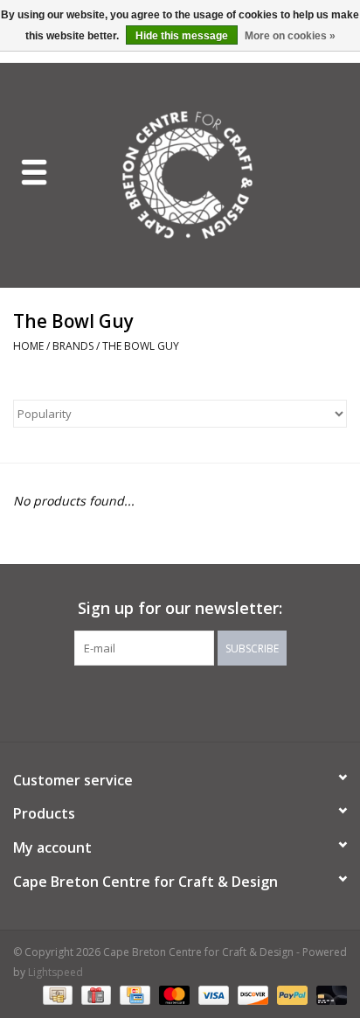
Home (28, 345)
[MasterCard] (172, 994)
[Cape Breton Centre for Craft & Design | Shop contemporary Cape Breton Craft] (214, 173)
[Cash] (56, 994)
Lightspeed (55, 972)
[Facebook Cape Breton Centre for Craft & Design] (133, 701)
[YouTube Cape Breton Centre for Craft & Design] (196, 701)
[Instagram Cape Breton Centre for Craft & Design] (227, 701)
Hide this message (181, 36)
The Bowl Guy (140, 345)
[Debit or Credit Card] (328, 994)
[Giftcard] (94, 994)
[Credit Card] (133, 994)
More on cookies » (290, 36)
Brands (72, 345)
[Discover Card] (251, 994)
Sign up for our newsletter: (180, 608)
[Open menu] (34, 171)
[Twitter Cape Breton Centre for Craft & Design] (164, 701)
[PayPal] (290, 994)
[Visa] (212, 994)
